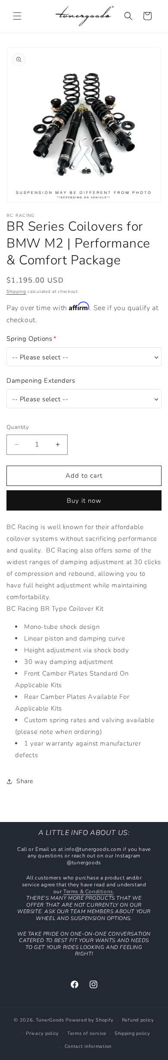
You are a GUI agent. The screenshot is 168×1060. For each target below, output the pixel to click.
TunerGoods (50, 1020)
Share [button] (24, 781)
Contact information (88, 1046)
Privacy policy (42, 1033)
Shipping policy (132, 1033)
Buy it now (84, 500)
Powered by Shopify (89, 1020)
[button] (17, 15)
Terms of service (86, 1033)
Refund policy (138, 1020)
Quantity (17, 427)
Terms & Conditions (88, 891)
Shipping (16, 292)
